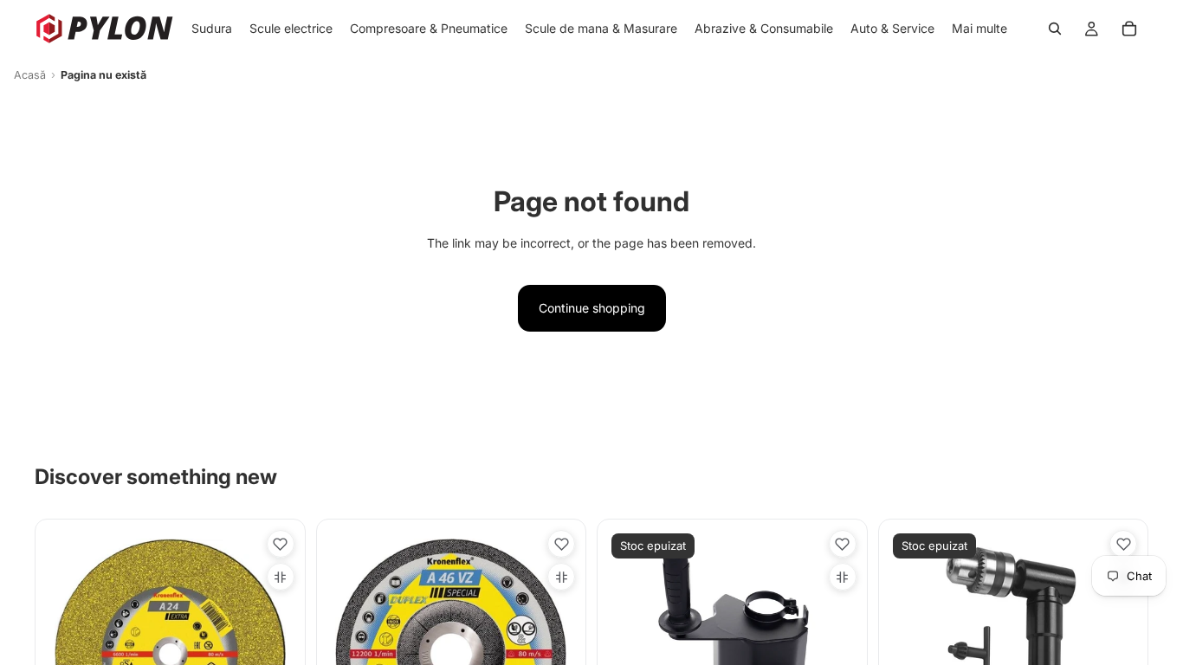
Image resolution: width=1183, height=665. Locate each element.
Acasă (30, 74)
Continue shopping (592, 307)
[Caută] (1055, 29)
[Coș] (1129, 29)
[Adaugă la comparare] (280, 577)
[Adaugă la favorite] (280, 544)
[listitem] (979, 29)
